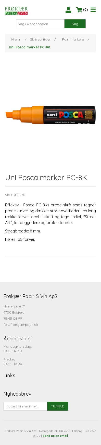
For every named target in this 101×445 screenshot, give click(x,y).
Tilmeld (57, 406)
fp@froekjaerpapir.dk (20, 324)
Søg (75, 24)
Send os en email (55, 436)
